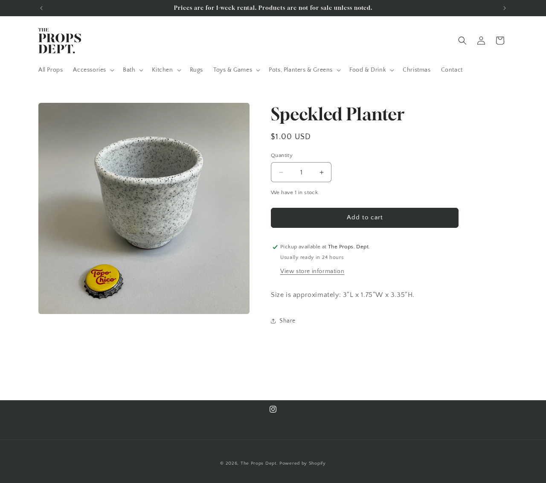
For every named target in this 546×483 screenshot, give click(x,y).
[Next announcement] (504, 8)
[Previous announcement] (41, 8)
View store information (312, 271)
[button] (93, 70)
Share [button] (287, 320)
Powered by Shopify (302, 463)
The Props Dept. (259, 463)
